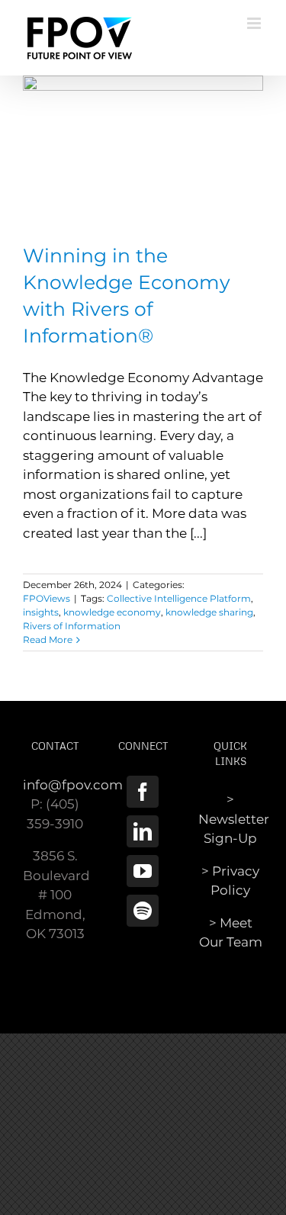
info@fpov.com (73, 784)
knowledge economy (112, 612)
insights (41, 612)
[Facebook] (143, 792)
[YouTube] (143, 871)
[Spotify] (143, 911)
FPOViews (46, 598)
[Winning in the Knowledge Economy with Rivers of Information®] (143, 151)
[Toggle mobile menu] (255, 23)
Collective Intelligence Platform (179, 598)
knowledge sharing (209, 612)
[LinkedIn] (143, 831)
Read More (47, 639)
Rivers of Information (72, 626)
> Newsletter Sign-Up (233, 819)
